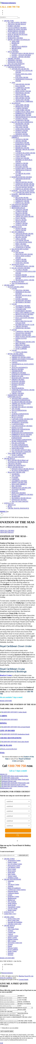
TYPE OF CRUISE (6, 1011)
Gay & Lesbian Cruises (15, 864)
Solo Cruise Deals (13, 929)
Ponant (10, 946)
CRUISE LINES (9, 917)
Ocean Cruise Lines (14, 918)
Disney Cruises (12, 937)
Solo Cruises (11, 874)
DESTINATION (23, 1013)
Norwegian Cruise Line (15, 942)
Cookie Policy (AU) (10, 913)
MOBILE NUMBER (24, 1004)
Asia (9, 883)
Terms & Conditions (6, 978)
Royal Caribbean (13, 949)
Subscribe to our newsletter (10, 1028)
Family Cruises (12, 862)
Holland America (13, 939)
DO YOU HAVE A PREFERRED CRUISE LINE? (16, 1017)
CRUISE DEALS (9, 925)
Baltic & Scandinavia (14, 888)
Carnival (10, 934)
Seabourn (10, 953)
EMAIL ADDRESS (24, 1002)
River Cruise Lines (13, 920)
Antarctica (11, 881)
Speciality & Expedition (15, 922)
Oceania (10, 944)
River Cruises (12, 869)
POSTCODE (22, 1009)
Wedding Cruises (13, 877)
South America (12, 903)
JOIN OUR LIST (23, 855)
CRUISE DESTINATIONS (12, 879)
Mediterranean (12, 898)
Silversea (10, 954)
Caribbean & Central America (17, 889)
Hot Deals (11, 927)
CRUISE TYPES (9, 859)
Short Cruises (12, 871)
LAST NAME (22, 1000)
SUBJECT (21, 996)
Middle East (11, 900)
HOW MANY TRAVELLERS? (10, 1015)
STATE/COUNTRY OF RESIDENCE (12, 1008)
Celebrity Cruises (13, 936)
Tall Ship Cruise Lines (14, 924)
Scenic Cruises (12, 951)
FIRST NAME (22, 998)
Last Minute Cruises (14, 867)
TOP (1, 1043)
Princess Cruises (13, 948)
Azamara (10, 930)
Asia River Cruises (13, 884)
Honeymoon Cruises (14, 865)
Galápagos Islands (13, 893)
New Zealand (12, 901)
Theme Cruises (12, 876)
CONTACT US (9, 912)
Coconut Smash (23, 979)
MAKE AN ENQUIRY (7, 958)
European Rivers (13, 891)
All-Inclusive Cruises (14, 860)
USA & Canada (12, 908)
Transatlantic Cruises (14, 907)
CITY (19, 1006)
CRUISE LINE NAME (25, 1021)
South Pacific (12, 905)
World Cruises (12, 910)
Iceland (10, 895)
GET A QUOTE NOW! (7, 1031)
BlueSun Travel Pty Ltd (26, 976)
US (3, 511)
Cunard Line (11, 932)
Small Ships (11, 872)
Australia (10, 886)
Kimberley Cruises (13, 896)
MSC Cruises (12, 941)
